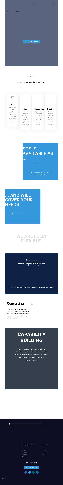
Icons (3, 478)
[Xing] (33, 472)
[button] (34, 3)
